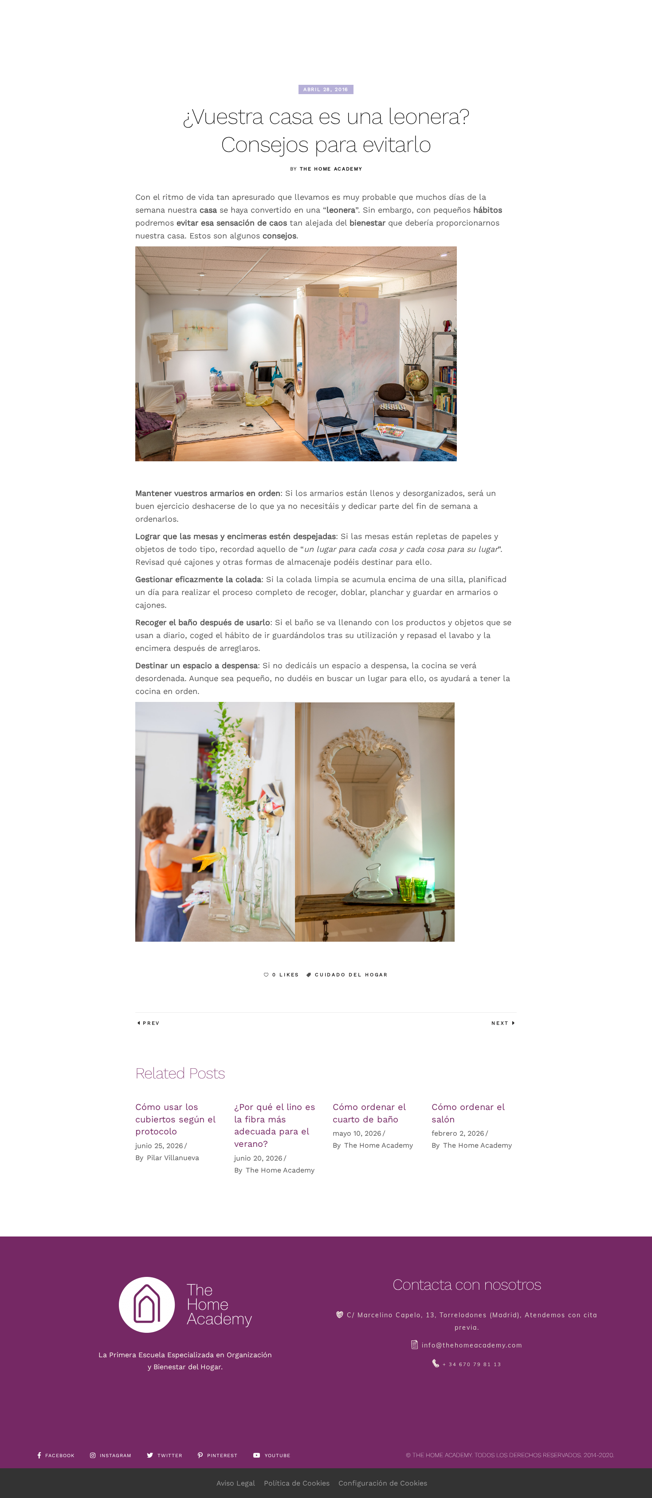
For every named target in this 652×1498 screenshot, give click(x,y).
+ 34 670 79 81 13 (472, 1364)
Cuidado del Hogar (351, 975)
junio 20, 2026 (258, 1158)
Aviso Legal (235, 1483)
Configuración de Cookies (382, 1483)
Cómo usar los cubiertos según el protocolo (175, 1119)
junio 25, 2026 (159, 1145)
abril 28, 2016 (326, 89)
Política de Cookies (297, 1483)
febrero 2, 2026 (458, 1133)
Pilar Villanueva (173, 1157)
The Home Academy (331, 169)
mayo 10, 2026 (357, 1133)
